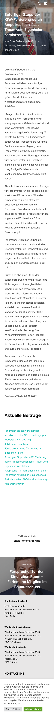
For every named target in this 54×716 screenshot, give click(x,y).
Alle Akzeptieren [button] (33, 709)
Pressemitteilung (26, 45)
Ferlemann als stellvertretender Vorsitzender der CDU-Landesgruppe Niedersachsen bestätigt (25, 435)
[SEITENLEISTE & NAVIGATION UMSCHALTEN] (47, 3)
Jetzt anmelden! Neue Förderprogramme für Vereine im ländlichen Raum (23, 448)
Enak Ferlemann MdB (21, 41)
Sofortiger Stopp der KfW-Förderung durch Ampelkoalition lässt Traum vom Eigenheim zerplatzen (26, 462)
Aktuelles (9, 45)
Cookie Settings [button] (13, 709)
